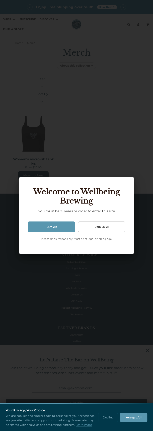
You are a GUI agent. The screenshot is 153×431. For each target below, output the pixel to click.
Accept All (133, 417)
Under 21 (101, 227)
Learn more (84, 424)
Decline (108, 417)
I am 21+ (51, 227)
